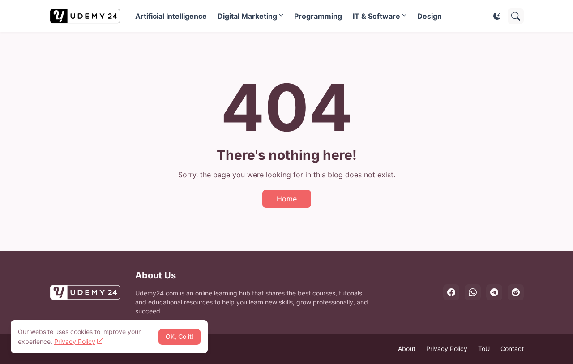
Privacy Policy (446, 348)
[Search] (516, 16)
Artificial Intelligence (171, 16)
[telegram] (494, 292)
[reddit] (516, 292)
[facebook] (451, 292)
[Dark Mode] (497, 16)
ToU (484, 348)
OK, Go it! (179, 336)
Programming (318, 16)
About (406, 348)
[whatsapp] (473, 292)
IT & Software (376, 16)
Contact (512, 348)
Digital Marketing (247, 16)
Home (287, 198)
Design (429, 16)
